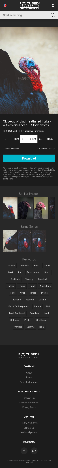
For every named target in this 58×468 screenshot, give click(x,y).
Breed (33, 293)
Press (29, 377)
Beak (10, 272)
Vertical (18, 327)
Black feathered (17, 313)
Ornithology (42, 320)
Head (46, 313)
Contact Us (29, 428)
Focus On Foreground (19, 306)
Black (47, 272)
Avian (23, 293)
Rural (32, 286)
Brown (12, 265)
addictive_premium (34, 131)
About (29, 373)
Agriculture (45, 286)
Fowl (13, 293)
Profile (44, 293)
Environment (33, 272)
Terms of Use (29, 398)
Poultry (27, 320)
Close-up (29, 279)
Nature (37, 306)
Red (20, 272)
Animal (42, 299)
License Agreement (29, 402)
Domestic (24, 265)
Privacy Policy (29, 407)
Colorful (30, 327)
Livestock (42, 279)
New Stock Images (29, 382)
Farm (36, 265)
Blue (41, 327)
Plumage (16, 299)
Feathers (30, 299)
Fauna (22, 286)
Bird (48, 306)
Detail (47, 265)
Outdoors (14, 320)
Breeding (34, 313)
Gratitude (15, 279)
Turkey (10, 286)
